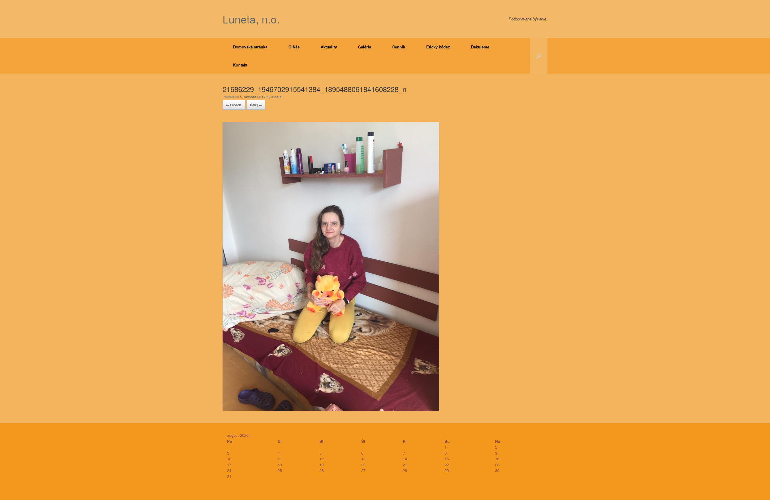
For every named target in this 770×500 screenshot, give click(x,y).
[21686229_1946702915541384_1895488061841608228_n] (331, 408)
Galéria (364, 47)
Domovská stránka (250, 47)
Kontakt (240, 65)
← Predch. (234, 105)
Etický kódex (438, 47)
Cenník (398, 47)
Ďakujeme (480, 47)
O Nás (294, 47)
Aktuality (329, 47)
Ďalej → (256, 105)
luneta (276, 96)
